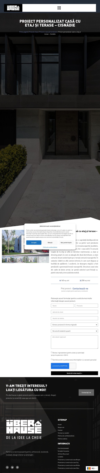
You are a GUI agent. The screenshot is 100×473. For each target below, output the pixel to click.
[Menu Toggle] (59, 7)
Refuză (50, 242)
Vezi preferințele (66, 242)
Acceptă (33, 242)
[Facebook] (7, 467)
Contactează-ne (80, 288)
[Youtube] (12, 467)
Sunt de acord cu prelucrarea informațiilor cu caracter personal (74, 360)
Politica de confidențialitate (50, 247)
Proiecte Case (33, 32)
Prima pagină (23, 32)
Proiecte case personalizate (48, 32)
